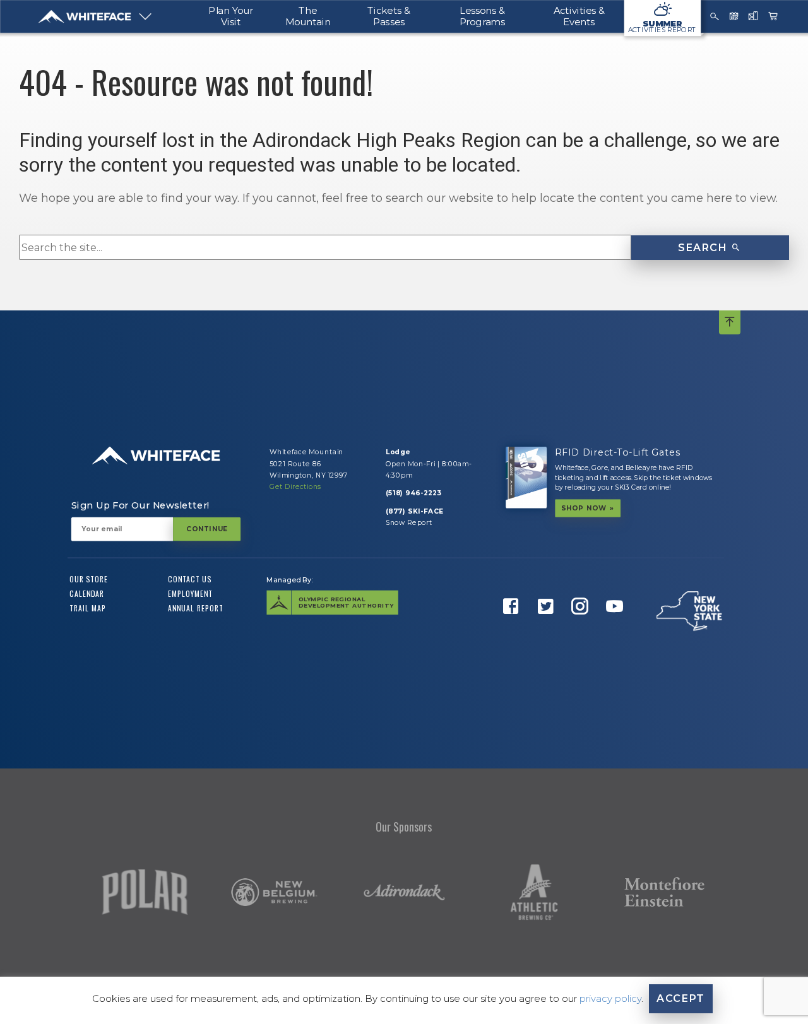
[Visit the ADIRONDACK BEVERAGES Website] (404, 892)
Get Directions (295, 486)
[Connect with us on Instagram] (582, 626)
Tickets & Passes (388, 16)
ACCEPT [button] (680, 998)
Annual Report (195, 607)
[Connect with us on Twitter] (548, 626)
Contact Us (189, 579)
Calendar (86, 593)
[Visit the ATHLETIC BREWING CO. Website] (534, 892)
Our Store (88, 579)
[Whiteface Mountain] (85, 16)
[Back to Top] (729, 322)
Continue (206, 529)
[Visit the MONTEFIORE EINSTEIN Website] (664, 892)
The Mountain (308, 16)
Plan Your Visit (231, 16)
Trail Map (87, 607)
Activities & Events (579, 16)
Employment (190, 593)
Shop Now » (587, 508)
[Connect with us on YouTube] (616, 626)
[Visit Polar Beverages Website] (144, 892)
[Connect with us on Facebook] (514, 626)
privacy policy (610, 998)
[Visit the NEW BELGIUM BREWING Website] (274, 892)
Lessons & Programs (482, 16)
